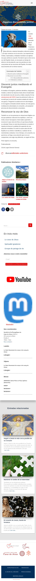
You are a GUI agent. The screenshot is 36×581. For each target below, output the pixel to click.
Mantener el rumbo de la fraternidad (16, 479)
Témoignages (25, 567)
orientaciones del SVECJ (8, 97)
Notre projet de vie (13, 567)
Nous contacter (8, 341)
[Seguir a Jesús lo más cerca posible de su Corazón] (18, 425)
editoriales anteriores (19, 153)
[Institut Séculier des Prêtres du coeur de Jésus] (25, 546)
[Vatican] (29, 554)
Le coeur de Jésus (11, 240)
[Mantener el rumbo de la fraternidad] (18, 466)
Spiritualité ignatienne (12, 244)
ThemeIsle (21, 579)
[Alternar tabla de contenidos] (27, 71)
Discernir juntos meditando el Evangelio (18, 73)
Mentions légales (18, 576)
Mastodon (9, 324)
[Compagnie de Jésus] (22, 554)
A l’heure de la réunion (11, 571)
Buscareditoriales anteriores (21, 78)
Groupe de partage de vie (14, 248)
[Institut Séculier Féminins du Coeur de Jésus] (10, 554)
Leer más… (7, 450)
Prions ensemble (26, 571)
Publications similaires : (17, 79)
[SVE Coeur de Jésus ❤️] (7, 3)
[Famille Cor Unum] (14, 546)
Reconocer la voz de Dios (14, 76)
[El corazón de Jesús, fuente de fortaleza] (18, 506)
